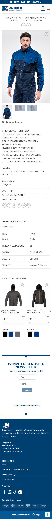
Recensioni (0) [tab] (8, 227)
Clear (22, 316)
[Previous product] (28, 25)
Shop (19, 18)
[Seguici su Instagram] (9, 492)
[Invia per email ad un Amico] (19, 205)
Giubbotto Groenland (10, 312)
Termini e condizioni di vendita (16, 469)
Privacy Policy (8, 474)
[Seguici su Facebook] (4, 492)
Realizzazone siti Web (21, 514)
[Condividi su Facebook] (9, 205)
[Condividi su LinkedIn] (28, 205)
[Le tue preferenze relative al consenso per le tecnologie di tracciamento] (47, 514)
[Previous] (6, 66)
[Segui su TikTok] (15, 492)
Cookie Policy (8, 479)
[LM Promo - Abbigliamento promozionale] (12, 8)
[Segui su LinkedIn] (20, 492)
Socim (16, 199)
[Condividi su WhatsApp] (4, 205)
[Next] (45, 66)
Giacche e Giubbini (32, 20)
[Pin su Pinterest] (23, 205)
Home (9, 18)
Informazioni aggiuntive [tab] (14, 221)
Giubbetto (9, 199)
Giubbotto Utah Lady (36, 312)
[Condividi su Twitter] (14, 205)
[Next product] (23, 25)
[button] (43, 8)
